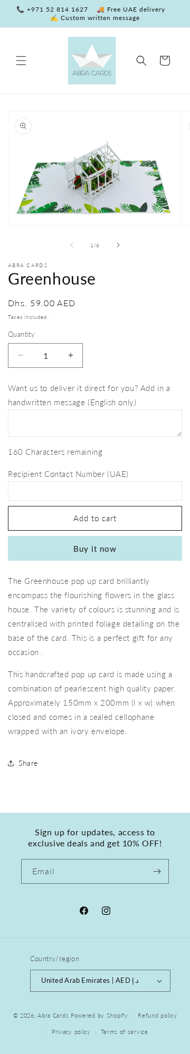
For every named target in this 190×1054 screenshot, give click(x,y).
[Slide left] (71, 245)
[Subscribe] (156, 871)
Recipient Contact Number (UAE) (68, 474)
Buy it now (95, 548)
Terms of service (124, 1031)
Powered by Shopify (99, 1015)
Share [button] (28, 762)
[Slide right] (118, 245)
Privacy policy (71, 1031)
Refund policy (157, 1015)
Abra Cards (53, 1015)
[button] (21, 60)
